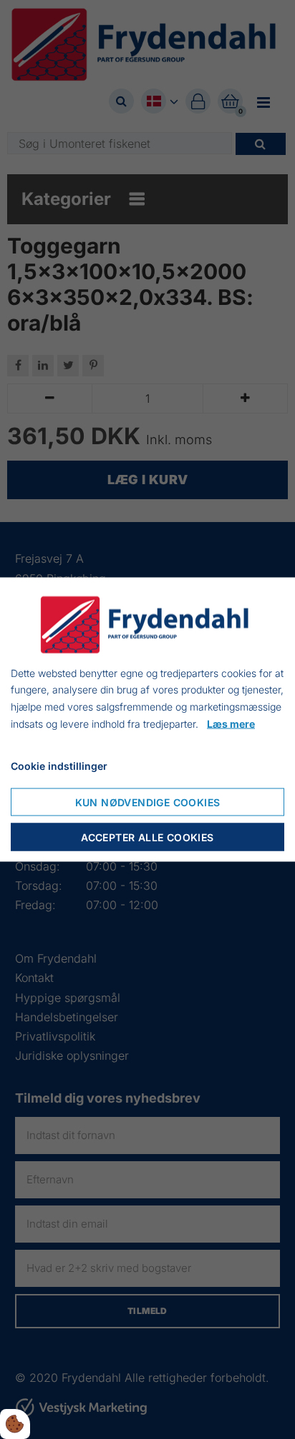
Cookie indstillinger (59, 765)
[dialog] (147, 719)
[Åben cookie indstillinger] (15, 1424)
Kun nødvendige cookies (148, 802)
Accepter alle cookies (147, 837)
